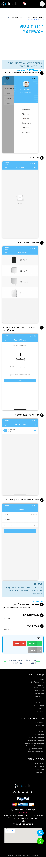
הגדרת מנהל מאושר (31, 661)
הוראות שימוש (32, 17)
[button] (34, 643)
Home (41, 17)
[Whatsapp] (27, 792)
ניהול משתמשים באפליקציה (15, 661)
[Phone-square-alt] (31, 792)
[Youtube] (23, 792)
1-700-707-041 (23, 812)
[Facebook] (14, 792)
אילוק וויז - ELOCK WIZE (18, 17)
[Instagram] (19, 792)
